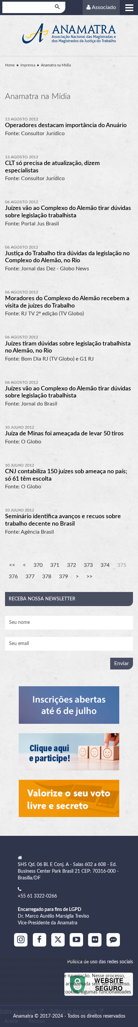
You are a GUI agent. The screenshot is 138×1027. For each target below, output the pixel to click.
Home (10, 65)
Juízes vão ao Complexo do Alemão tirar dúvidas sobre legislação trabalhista (68, 212)
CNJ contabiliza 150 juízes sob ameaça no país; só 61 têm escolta (66, 475)
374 (105, 565)
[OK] (58, 7)
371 (54, 565)
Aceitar (11, 1021)
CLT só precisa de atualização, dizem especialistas (52, 167)
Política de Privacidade (74, 1011)
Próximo (77, 577)
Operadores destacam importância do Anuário (66, 125)
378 (46, 576)
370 (38, 565)
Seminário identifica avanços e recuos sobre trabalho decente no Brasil (63, 520)
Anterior (24, 565)
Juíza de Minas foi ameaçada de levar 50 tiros (64, 434)
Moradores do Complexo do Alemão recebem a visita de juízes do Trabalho (67, 302)
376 (13, 576)
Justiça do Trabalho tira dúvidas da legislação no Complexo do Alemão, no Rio (67, 257)
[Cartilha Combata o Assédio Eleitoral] (69, 798)
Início (12, 565)
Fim (89, 577)
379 (63, 576)
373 (88, 565)
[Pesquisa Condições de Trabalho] (69, 751)
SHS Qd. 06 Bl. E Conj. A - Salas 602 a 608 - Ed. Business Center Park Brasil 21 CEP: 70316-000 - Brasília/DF (68, 871)
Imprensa (27, 65)
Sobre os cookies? (19, 1011)
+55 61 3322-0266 (37, 896)
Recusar (37, 1021)
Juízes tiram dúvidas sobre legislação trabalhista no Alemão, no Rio (68, 347)
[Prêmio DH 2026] (69, 704)
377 (29, 576)
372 (71, 565)
